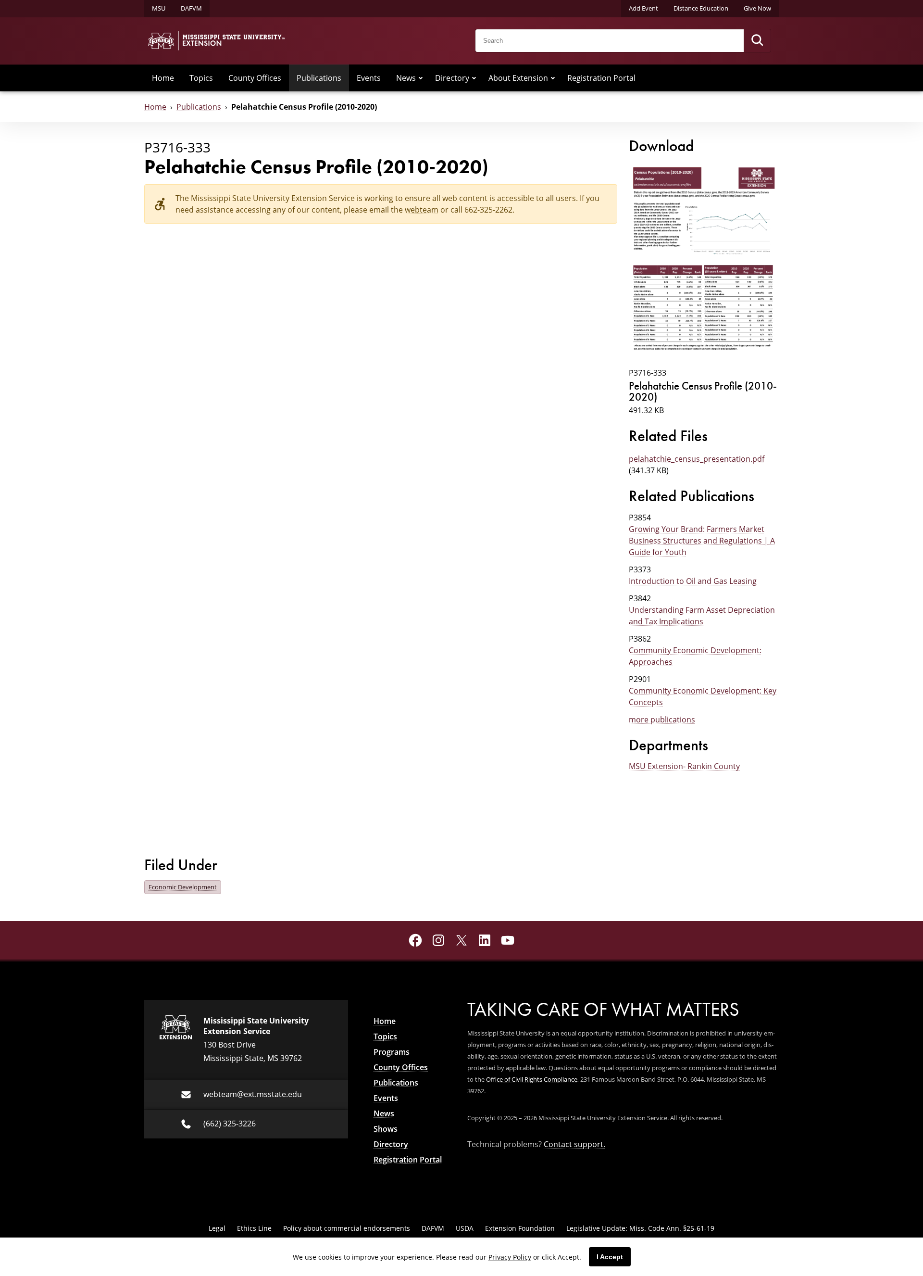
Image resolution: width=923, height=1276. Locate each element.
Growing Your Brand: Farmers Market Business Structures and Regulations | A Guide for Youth (702, 540)
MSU (158, 8)
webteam (421, 209)
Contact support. (574, 1144)
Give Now (757, 8)
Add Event (643, 8)
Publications (319, 78)
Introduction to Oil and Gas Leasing (693, 581)
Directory (452, 78)
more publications (662, 719)
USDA (465, 1228)
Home (163, 78)
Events (369, 78)
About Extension (518, 78)
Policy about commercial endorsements (346, 1228)
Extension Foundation (520, 1228)
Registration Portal (601, 78)
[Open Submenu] (421, 78)
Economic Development (183, 887)
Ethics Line (254, 1228)
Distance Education (701, 8)
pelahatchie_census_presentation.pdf (696, 459)
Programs (392, 1052)
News (406, 78)
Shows (386, 1129)
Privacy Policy (509, 1257)
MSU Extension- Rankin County (684, 766)
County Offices (254, 78)
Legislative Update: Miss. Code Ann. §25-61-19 (640, 1228)
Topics (201, 78)
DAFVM (191, 8)
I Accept (610, 1257)
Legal (217, 1228)
